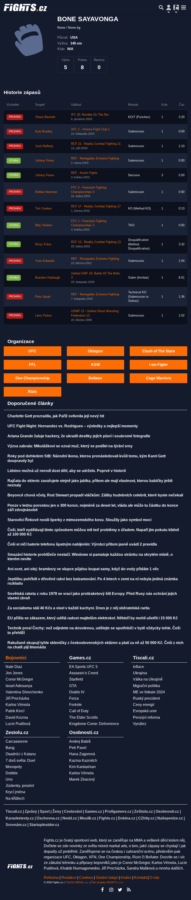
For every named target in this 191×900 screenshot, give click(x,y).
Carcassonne (17, 741)
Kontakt (141, 878)
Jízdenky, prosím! (20, 786)
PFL (32, 365)
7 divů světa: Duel (20, 760)
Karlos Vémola (18, 705)
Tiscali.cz (14, 811)
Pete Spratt (43, 296)
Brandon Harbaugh (47, 277)
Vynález (139, 724)
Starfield (76, 679)
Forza (74, 698)
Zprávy (31, 811)
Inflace (138, 667)
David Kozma (17, 717)
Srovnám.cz (16, 825)
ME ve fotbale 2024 (149, 692)
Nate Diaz (14, 667)
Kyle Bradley (43, 131)
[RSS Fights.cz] (128, 889)
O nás (154, 878)
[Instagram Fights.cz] (111, 889)
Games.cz (93, 811)
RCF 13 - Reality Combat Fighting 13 (96, 242)
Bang (10, 748)
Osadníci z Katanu (21, 754)
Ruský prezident (146, 698)
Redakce (68, 878)
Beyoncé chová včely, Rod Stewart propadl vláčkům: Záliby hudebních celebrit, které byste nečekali (95, 495)
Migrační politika (146, 686)
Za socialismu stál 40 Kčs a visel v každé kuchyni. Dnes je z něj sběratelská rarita (78, 608)
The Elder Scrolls (83, 717)
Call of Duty (79, 711)
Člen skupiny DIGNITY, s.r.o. (107, 882)
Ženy (56, 811)
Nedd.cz (69, 818)
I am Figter (158, 365)
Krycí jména (15, 792)
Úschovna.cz (48, 818)
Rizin (32, 392)
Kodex (126, 878)
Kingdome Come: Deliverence (94, 724)
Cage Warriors (158, 378)
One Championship (32, 378)
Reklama (51, 878)
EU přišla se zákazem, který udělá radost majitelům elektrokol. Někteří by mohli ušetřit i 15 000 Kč (92, 618)
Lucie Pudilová (18, 724)
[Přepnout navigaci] (168, 7)
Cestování (73, 811)
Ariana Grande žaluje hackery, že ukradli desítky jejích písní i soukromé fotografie (78, 436)
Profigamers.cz (118, 811)
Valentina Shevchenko (24, 692)
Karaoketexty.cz (20, 818)
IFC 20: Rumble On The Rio (90, 114)
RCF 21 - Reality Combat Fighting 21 (96, 143)
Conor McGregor (19, 679)
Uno (9, 779)
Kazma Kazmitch (83, 760)
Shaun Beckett (45, 117)
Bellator (95, 378)
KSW (95, 365)
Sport (45, 811)
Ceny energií (143, 705)
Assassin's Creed (83, 673)
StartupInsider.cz (44, 825)
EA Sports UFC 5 (83, 667)
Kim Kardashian (82, 767)
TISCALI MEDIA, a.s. (77, 882)
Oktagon (95, 351)
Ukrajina (140, 673)
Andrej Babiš (80, 741)
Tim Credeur (43, 208)
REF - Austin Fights (84, 173)
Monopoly (14, 767)
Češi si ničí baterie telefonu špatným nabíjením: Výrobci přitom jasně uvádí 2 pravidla (82, 544)
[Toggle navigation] (183, 7)
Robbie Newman (46, 192)
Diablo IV (77, 692)
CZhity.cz (146, 818)
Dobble (12, 773)
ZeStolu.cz (143, 811)
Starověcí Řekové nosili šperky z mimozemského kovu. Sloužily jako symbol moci (79, 520)
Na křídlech (15, 798)
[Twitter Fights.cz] (119, 889)
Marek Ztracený (82, 779)
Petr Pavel (77, 748)
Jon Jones (14, 673)
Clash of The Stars (158, 351)
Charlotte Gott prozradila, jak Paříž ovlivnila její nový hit (55, 416)
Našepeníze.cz (170, 818)
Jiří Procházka (17, 698)
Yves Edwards (45, 261)
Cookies (86, 878)
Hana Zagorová (82, 754)
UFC (32, 351)
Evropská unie (145, 711)
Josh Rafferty (44, 146)
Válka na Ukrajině (148, 679)
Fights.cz (107, 818)
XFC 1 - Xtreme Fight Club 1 (90, 129)
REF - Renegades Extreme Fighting (95, 158)
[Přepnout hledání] (161, 7)
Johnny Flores (44, 160)
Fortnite (75, 705)
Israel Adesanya (19, 686)
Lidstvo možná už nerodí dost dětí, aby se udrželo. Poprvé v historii (66, 471)
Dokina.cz (126, 818)
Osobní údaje (107, 878)
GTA (73, 686)
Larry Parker (43, 315)
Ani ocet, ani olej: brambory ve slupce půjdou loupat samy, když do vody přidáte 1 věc (83, 569)
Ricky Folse (43, 244)
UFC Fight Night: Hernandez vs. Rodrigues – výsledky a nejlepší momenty (72, 426)
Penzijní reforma (146, 717)
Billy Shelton (43, 225)
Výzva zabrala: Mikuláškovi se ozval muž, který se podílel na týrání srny (70, 446)
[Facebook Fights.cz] (102, 889)
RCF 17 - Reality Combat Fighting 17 (96, 206)
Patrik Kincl (15, 711)
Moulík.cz (88, 818)
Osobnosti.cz (167, 811)
